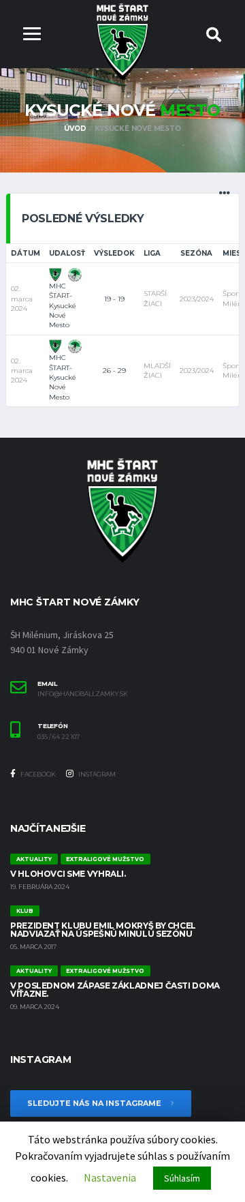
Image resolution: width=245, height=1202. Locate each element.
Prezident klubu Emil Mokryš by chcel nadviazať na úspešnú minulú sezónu (103, 929)
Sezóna (196, 253)
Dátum (25, 253)
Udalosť (67, 253)
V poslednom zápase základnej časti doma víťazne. (115, 989)
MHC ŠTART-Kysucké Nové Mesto (62, 305)
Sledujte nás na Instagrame (95, 1103)
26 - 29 (114, 370)
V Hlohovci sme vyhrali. (68, 874)
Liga (152, 253)
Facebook (37, 774)
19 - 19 (114, 299)
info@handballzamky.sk (82, 694)
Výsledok (114, 253)
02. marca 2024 (22, 298)
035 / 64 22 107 (58, 737)
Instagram (96, 774)
